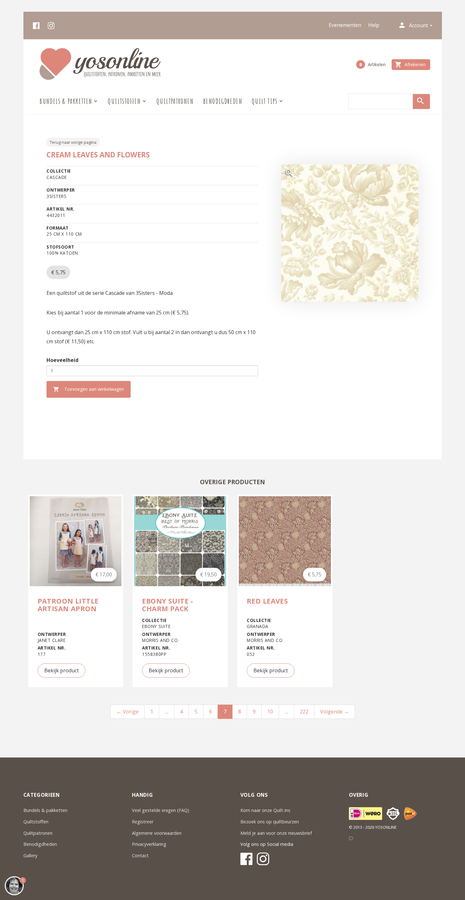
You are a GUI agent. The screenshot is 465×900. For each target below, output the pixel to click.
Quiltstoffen (35, 822)
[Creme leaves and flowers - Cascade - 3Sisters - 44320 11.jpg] (349, 233)
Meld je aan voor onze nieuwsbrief (276, 833)
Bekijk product (61, 670)
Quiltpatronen (175, 101)
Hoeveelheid (62, 360)
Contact (140, 855)
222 (304, 711)
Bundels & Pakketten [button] (66, 101)
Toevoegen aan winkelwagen (88, 389)
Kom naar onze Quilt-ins (266, 810)
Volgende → (334, 711)
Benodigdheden (222, 101)
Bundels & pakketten (45, 810)
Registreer (142, 822)
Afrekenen (410, 64)
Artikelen (372, 64)
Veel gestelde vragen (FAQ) (160, 810)
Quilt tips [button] (265, 101)
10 (270, 711)
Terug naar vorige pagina (73, 142)
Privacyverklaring (149, 844)
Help (373, 25)
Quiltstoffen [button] (124, 101)
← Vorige (127, 711)
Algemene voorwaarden (157, 833)
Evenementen (345, 25)
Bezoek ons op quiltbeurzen (269, 822)
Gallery (30, 855)
